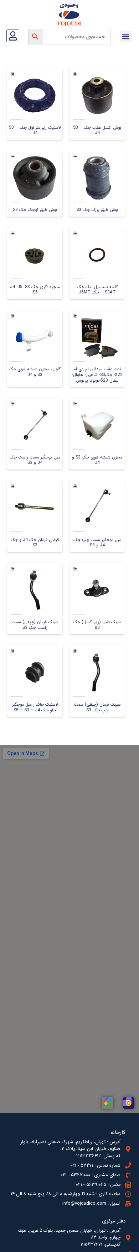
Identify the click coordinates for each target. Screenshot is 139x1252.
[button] (126, 36)
